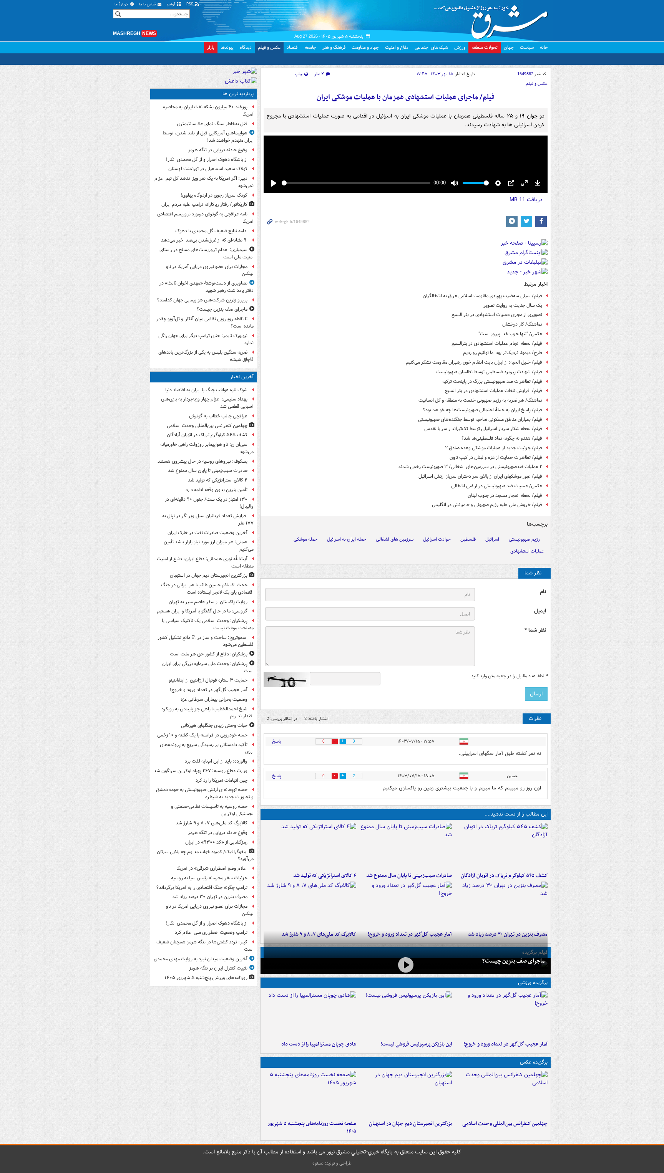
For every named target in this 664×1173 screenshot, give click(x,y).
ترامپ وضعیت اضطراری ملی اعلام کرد (211, 932)
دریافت (526, 199)
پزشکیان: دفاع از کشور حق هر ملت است (208, 654)
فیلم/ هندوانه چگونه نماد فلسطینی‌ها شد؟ (501, 438)
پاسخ (276, 741)
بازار (210, 47)
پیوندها (227, 47)
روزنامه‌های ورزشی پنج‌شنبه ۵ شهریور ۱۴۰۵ (205, 977)
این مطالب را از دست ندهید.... (516, 814)
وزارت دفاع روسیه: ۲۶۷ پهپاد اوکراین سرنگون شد (200, 770)
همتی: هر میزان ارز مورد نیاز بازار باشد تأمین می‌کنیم (209, 545)
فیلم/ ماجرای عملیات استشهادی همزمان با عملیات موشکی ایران (406, 97)
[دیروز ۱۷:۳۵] (405, 1014)
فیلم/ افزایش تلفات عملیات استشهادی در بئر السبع (493, 390)
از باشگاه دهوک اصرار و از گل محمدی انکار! (206, 159)
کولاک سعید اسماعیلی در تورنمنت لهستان (207, 168)
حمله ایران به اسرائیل (346, 539)
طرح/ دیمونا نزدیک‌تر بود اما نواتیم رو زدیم (502, 352)
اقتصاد (293, 47)
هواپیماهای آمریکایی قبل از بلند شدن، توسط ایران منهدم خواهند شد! (208, 136)
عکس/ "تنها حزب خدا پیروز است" (510, 334)
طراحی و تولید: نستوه (332, 1163)
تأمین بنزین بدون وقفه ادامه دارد (216, 489)
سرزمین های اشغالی (394, 539)
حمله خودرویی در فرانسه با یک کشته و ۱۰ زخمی (202, 735)
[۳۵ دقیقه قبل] (501, 1094)
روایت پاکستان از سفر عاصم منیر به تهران (208, 602)
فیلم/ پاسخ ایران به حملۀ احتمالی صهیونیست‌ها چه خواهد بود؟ (482, 410)
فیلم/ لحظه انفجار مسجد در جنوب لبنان (505, 495)
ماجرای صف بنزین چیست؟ (513, 961)
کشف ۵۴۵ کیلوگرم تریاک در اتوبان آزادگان (504, 875)
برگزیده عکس (534, 1062)
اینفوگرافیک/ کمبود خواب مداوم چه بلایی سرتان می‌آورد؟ (205, 855)
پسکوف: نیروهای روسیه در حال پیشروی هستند (202, 461)
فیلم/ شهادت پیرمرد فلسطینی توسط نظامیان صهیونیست (489, 372)
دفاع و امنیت (396, 47)
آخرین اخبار (242, 377)
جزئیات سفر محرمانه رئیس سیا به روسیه (209, 878)
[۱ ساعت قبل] (310, 846)
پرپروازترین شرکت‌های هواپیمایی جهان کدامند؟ (202, 300)
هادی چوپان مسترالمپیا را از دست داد (318, 1044)
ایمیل (540, 611)
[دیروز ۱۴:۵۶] (310, 1014)
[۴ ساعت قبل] (310, 1094)
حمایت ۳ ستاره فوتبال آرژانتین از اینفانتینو (208, 680)
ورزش (459, 47)
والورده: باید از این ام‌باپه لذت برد (216, 761)
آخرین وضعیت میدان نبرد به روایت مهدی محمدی (200, 959)
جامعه (310, 47)
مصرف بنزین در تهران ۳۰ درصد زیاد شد (209, 896)
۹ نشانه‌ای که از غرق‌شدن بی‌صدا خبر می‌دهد (204, 240)
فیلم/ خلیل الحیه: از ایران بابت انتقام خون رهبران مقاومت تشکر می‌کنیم (474, 362)
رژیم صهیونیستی (524, 539)
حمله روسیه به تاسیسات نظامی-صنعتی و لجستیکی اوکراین (212, 810)
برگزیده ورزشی (533, 983)
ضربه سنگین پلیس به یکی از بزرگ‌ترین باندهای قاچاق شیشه (206, 356)
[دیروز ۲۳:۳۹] (406, 965)
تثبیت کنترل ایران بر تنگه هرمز (218, 968)
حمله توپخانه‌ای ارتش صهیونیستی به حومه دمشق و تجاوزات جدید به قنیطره (205, 793)
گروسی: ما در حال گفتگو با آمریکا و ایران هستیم (202, 611)
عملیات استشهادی (527, 551)
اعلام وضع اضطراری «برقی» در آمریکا (211, 868)
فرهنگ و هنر (333, 47)
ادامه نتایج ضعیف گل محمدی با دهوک (211, 231)
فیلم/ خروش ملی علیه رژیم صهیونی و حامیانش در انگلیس (487, 504)
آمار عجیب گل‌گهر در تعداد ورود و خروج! (505, 1044)
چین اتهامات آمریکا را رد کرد (221, 780)
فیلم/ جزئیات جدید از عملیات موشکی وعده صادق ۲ (493, 448)
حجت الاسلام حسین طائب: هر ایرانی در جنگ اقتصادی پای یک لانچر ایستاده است (207, 588)
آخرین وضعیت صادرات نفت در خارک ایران (207, 532)
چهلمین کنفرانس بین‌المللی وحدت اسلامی (505, 1123)
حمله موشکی (305, 539)
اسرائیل (492, 539)
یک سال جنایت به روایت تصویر (512, 305)
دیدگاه (246, 47)
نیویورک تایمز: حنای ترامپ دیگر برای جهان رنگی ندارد (206, 339)
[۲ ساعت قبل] (405, 905)
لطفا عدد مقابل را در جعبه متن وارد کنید (509, 676)
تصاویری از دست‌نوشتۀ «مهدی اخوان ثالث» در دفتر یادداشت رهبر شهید (206, 287)
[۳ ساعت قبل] (501, 905)
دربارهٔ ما (122, 4)
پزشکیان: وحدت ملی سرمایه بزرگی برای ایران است (208, 667)
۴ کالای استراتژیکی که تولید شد (324, 875)
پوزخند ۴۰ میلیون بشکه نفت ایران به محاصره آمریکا (208, 110)
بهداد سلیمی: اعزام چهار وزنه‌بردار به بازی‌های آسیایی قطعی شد (207, 402)
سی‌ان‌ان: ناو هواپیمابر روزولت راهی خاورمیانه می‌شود (207, 448)
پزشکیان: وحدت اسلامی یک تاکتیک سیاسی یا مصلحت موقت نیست (208, 624)
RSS (190, 4)
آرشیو (171, 4)
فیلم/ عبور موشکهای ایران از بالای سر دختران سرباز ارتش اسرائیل (480, 476)
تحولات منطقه (484, 47)
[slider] (356, 183)
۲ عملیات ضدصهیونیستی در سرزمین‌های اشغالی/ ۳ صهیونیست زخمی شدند (470, 466)
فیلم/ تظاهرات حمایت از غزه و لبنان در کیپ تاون (496, 457)
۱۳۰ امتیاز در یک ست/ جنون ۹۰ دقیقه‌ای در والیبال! (209, 503)
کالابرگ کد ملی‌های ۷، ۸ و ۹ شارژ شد (211, 823)
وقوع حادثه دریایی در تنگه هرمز (217, 150)
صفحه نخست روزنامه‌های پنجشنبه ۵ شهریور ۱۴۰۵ (311, 1127)
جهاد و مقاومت (365, 47)
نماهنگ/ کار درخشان (522, 324)
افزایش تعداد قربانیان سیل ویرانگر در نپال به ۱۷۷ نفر (208, 519)
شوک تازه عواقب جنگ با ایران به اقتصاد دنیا (206, 390)
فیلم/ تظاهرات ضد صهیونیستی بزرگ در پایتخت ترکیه (492, 381)
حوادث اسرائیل (437, 539)
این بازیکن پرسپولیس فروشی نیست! (416, 1044)
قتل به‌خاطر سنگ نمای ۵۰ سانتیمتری (212, 123)
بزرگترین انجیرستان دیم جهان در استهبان (410, 1123)
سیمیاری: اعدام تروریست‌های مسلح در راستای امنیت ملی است (206, 253)
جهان (509, 47)
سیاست (527, 47)
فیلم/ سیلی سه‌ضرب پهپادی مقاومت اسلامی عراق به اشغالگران (482, 295)
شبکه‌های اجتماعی (431, 47)
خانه (544, 47)
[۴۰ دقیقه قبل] (501, 846)
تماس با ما (148, 4)
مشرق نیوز (493, 19)
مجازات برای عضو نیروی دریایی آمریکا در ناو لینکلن (210, 270)
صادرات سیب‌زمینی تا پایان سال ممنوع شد (409, 875)
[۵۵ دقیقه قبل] (405, 846)
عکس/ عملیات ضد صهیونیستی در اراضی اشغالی (496, 486)
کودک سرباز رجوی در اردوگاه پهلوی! (214, 195)
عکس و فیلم (269, 47)
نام (543, 592)
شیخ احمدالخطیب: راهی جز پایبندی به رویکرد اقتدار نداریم (207, 712)
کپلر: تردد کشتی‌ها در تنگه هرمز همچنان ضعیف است (205, 945)
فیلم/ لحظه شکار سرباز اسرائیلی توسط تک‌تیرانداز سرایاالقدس (483, 428)
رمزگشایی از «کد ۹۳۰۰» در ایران (216, 842)
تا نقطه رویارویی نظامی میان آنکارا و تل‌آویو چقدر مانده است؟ (205, 322)
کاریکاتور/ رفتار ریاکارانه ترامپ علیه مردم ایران (204, 204)
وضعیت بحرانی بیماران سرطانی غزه (214, 699)
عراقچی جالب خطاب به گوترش (218, 416)
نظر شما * (535, 630)
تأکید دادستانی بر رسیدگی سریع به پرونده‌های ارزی (207, 748)
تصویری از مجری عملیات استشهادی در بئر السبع (497, 314)
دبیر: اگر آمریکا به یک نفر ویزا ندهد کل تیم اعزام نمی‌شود (204, 182)
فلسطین (468, 539)
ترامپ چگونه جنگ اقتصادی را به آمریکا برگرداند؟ (201, 887)
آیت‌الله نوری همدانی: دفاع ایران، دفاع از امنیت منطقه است (205, 562)
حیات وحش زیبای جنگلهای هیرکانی (214, 725)
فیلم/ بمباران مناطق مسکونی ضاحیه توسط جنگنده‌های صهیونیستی (480, 419)
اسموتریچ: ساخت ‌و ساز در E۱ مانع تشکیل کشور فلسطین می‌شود (206, 641)
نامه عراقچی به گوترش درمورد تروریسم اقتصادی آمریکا (205, 217)
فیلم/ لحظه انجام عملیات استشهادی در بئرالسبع (497, 343)
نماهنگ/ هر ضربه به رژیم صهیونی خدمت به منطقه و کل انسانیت (480, 400)
